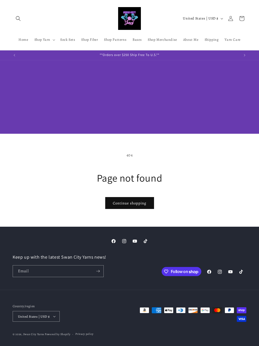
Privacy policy (84, 334)
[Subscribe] (97, 271)
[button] (18, 18)
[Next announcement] (244, 55)
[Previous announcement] (14, 55)
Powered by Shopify (58, 334)
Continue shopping (129, 203)
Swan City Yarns (33, 334)
